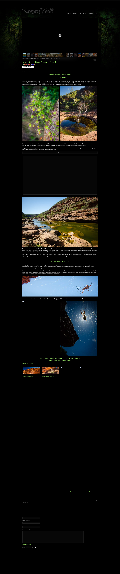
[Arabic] (23, 64)
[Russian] (33, 64)
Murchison (27, 502)
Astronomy (46, 58)
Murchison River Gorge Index (60, 75)
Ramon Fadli (38, 58)
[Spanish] (34, 64)
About (91, 13)
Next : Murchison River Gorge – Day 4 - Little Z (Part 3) (60, 358)
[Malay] (31, 64)
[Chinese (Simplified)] (25, 64)
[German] (29, 64)
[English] (26, 64)
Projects (83, 13)
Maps (69, 13)
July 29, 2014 (26, 58)
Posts (75, 13)
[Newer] (97, 500)
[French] (28, 64)
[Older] (95, 500)
